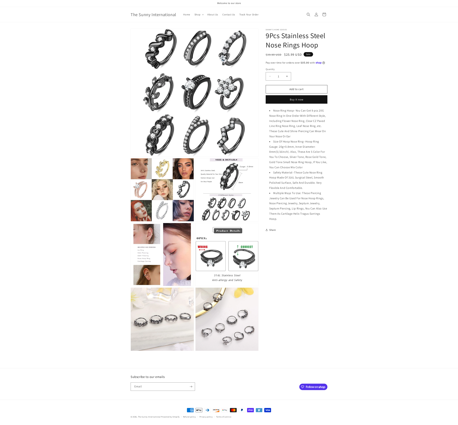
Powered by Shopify (170, 417)
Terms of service (223, 417)
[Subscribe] (191, 386)
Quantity (270, 69)
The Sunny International (149, 417)
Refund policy (189, 417)
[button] (198, 14)
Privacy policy (206, 417)
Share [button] (272, 229)
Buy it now (296, 99)
